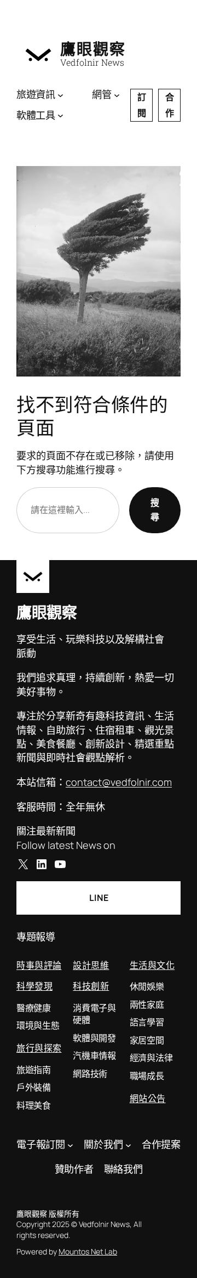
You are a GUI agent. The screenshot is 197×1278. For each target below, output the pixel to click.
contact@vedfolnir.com (119, 782)
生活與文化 (152, 965)
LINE (98, 898)
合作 (169, 105)
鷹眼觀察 (93, 48)
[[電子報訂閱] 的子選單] (70, 1145)
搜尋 (154, 510)
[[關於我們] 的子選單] (128, 1145)
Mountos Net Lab (88, 1251)
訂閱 (141, 105)
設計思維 (91, 965)
